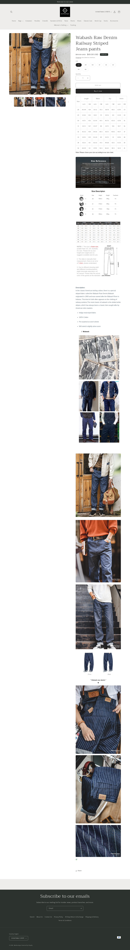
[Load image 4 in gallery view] (50, 102)
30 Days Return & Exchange (74, 917)
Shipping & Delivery (92, 917)
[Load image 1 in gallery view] (19, 102)
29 (87, 65)
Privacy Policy (58, 917)
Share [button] (80, 871)
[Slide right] (68, 102)
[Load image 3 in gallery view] (40, 102)
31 (100, 65)
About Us (40, 917)
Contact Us (48, 917)
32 (107, 65)
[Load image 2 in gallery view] (29, 102)
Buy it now (98, 91)
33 (114, 65)
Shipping (78, 57)
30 (94, 65)
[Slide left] (11, 102)
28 (80, 65)
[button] (11, 12)
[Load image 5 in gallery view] (61, 102)
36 (87, 70)
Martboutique (17, 945)
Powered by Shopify (27, 945)
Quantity (78, 74)
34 (80, 70)
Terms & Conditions (65, 920)
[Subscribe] (81, 908)
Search (32, 917)
